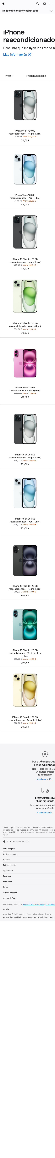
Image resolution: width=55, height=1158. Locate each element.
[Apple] (4, 841)
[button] (37, 3)
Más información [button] (16, 55)
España (6, 909)
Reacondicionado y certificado (20, 10)
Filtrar (10, 76)
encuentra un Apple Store (33, 904)
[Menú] (51, 3)
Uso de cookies (29, 917)
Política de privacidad (12, 917)
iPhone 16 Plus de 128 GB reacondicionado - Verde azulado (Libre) (25, 653)
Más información (45, 779)
